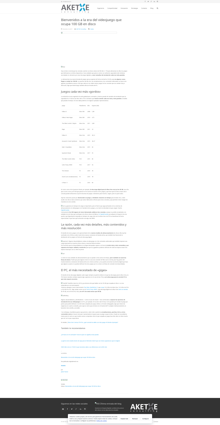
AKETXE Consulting (81, 29)
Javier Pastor (64, 372)
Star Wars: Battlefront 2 (91, 287)
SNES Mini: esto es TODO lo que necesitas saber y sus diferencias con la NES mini (84, 347)
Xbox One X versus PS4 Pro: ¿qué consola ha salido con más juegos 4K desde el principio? (93, 322)
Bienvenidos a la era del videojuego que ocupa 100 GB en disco (83, 386)
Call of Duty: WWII (92, 289)
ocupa (102, 287)
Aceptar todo (124, 418)
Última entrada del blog (110, 403)
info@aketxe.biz (67, 1)
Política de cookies (101, 421)
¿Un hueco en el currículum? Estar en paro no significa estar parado (80, 334)
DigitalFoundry (65, 210)
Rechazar (135, 418)
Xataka (92, 29)
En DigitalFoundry (103, 214)
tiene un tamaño (123, 289)
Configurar (145, 418)
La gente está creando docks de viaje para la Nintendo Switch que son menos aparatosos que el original (90, 341)
